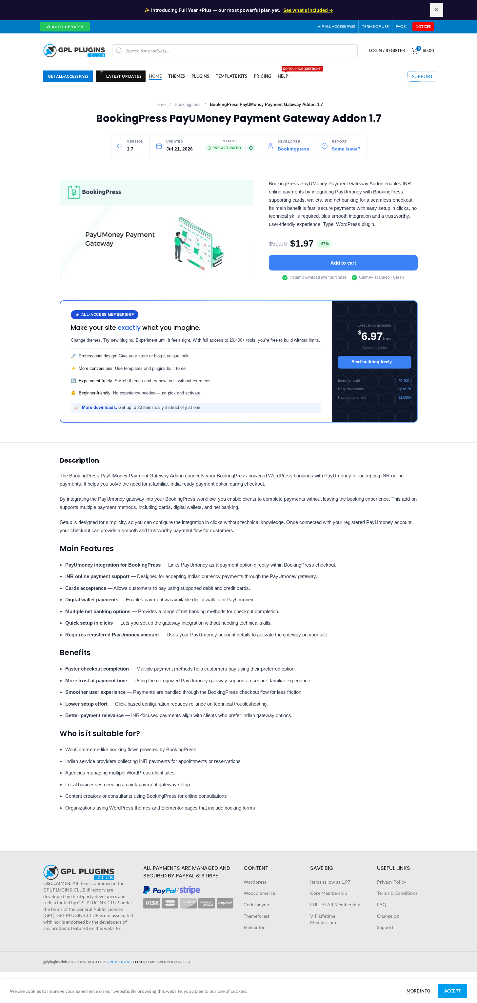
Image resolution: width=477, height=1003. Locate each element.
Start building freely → (374, 361)
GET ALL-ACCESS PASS (68, 76)
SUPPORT (422, 76)
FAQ (381, 904)
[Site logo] (74, 50)
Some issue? (346, 149)
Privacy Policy (391, 882)
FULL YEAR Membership (335, 904)
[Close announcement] (436, 10)
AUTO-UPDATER (64, 26)
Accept (452, 990)
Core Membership (328, 893)
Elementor (254, 927)
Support (385, 927)
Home (160, 104)
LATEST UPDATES (121, 78)
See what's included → (308, 10)
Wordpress (255, 882)
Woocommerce (259, 893)
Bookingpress (188, 104)
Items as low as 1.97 (330, 882)
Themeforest (256, 916)
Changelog (388, 916)
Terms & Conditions (397, 893)
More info (419, 990)
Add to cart (343, 263)
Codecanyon (256, 904)
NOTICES (423, 26)
